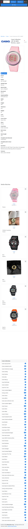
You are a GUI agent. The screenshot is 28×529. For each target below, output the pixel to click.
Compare (4, 73)
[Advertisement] (14, 22)
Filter (14, 5)
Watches (20, 1)
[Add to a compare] (25, 189)
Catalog (13, 1)
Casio (14, 204)
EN (26, 1)
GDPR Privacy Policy (12, 526)
